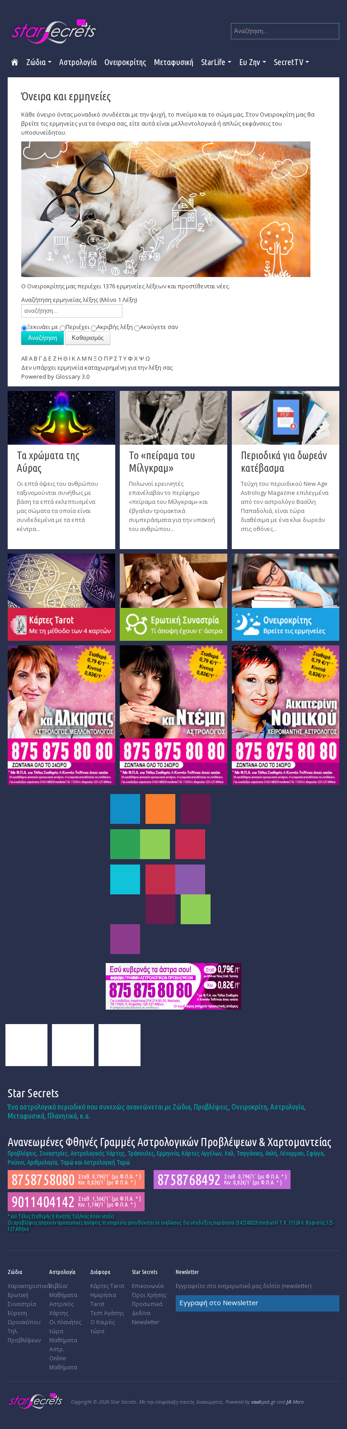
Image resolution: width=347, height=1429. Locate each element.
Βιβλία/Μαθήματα (63, 1290)
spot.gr (263, 1401)
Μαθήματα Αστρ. (63, 1344)
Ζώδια (36, 61)
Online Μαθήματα (63, 1362)
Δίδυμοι (196, 809)
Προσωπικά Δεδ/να (147, 1308)
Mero (295, 1401)
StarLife (213, 61)
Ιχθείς (125, 939)
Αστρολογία (78, 61)
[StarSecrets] (54, 32)
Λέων (155, 844)
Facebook (26, 1045)
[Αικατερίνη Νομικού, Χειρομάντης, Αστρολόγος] (285, 714)
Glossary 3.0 (72, 376)
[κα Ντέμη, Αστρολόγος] (173, 714)
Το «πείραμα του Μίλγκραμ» (162, 461)
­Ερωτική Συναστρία (22, 1299)
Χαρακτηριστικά (27, 1286)
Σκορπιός (160, 879)
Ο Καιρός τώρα (102, 1326)
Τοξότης (190, 879)
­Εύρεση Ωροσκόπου (24, 1317)
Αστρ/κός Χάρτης (61, 1308)
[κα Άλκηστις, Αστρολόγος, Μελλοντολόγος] (61, 714)
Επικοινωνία (148, 1286)
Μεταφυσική (173, 61)
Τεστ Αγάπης (107, 1313)
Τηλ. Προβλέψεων (24, 1335)
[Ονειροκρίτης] (285, 596)
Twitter (73, 1045)
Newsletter (145, 1322)
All (24, 358)
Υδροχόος (196, 909)
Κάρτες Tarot (107, 1286)
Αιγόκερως (160, 909)
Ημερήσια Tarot (103, 1299)
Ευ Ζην (249, 61)
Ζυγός (125, 879)
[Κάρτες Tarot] (61, 596)
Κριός (125, 809)
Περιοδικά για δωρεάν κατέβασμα (284, 461)
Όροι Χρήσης (149, 1295)
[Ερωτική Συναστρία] (173, 596)
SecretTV (288, 61)
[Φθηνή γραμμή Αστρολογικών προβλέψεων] (173, 986)
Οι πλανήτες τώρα (65, 1326)
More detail (21, 535)
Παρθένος (190, 844)
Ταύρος (160, 809)
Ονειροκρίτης (125, 61)
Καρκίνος (125, 844)
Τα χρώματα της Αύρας (48, 461)
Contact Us (119, 1045)
